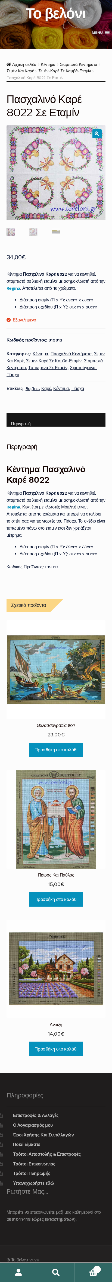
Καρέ (46, 388)
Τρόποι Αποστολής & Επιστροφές (46, 1154)
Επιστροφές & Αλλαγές (35, 1115)
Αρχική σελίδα (24, 64)
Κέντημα (48, 64)
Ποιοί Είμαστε (26, 1144)
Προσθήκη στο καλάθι (56, 749)
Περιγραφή (21, 423)
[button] (97, 32)
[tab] (56, 420)
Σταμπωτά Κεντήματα (78, 64)
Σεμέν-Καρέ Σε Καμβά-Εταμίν (64, 71)
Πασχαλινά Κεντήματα (71, 353)
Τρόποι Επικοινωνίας (34, 1164)
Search (55, 1272)
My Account (18, 1272)
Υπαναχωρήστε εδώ (33, 1183)
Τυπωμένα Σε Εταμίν (47, 367)
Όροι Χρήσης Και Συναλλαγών (43, 1135)
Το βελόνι (55, 13)
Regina (13, 288)
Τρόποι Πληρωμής (31, 1173)
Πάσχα (77, 388)
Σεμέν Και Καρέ (20, 71)
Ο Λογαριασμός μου (33, 1125)
